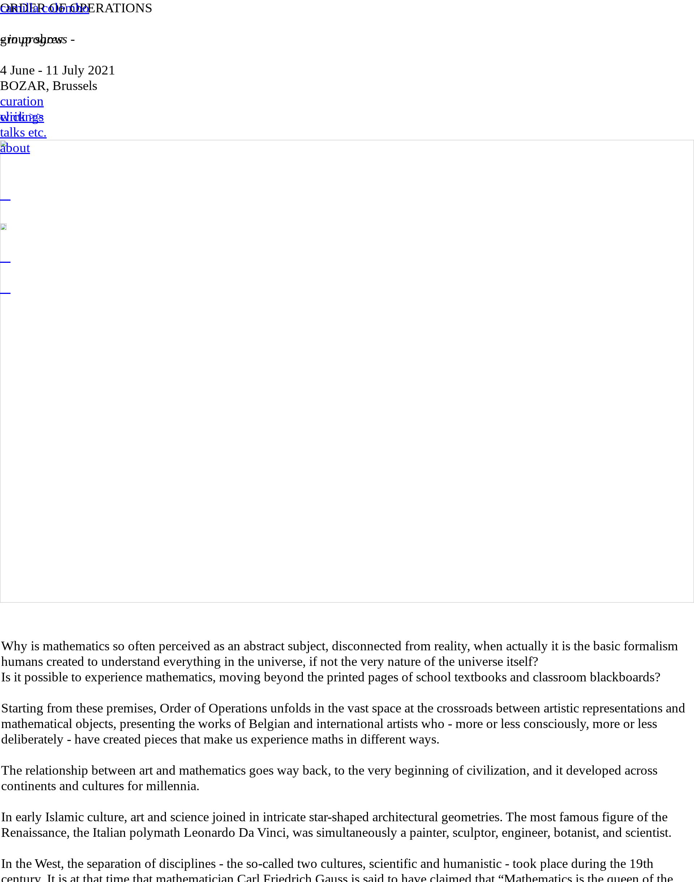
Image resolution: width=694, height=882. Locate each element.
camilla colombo (44, 7)
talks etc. (23, 132)
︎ (5, 194)
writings (22, 116)
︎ (5, 256)
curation (22, 101)
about (15, 147)
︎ (5, 287)
